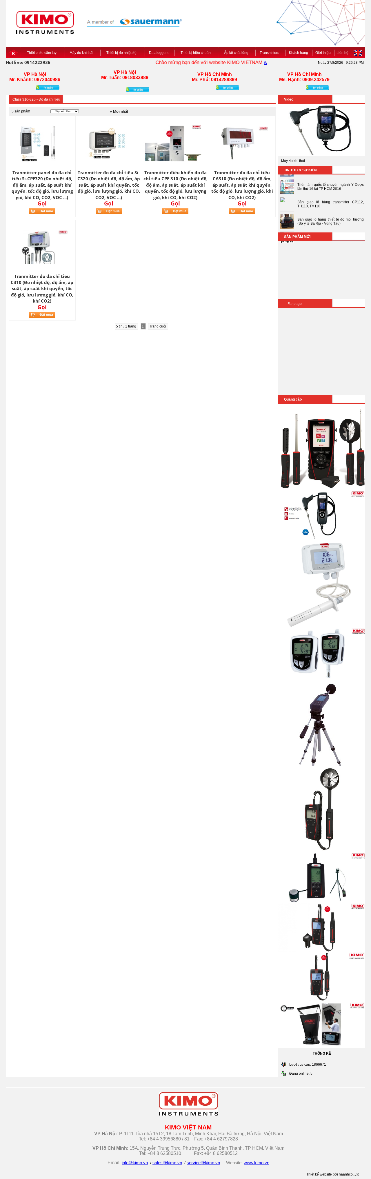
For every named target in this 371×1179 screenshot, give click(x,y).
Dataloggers (159, 53)
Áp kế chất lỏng (237, 53)
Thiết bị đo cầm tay (42, 53)
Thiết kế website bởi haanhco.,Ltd (332, 1174)
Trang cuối (158, 326)
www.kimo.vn (265, 62)
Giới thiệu (323, 53)
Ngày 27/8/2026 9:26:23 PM (341, 63)
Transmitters (270, 53)
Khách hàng (298, 53)
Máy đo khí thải (82, 53)
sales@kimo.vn (167, 1162)
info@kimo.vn (135, 1162)
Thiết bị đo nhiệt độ (122, 53)
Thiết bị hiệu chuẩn (196, 53)
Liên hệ (342, 53)
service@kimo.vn (203, 1162)
